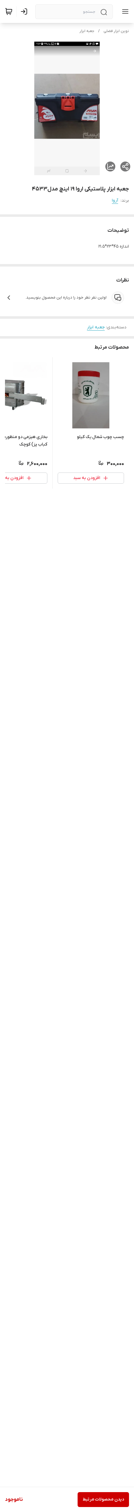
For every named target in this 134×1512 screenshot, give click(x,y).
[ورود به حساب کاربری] (25, 11)
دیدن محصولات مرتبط (103, 1499)
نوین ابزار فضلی (116, 31)
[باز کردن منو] (124, 11)
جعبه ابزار (86, 31)
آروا (115, 200)
